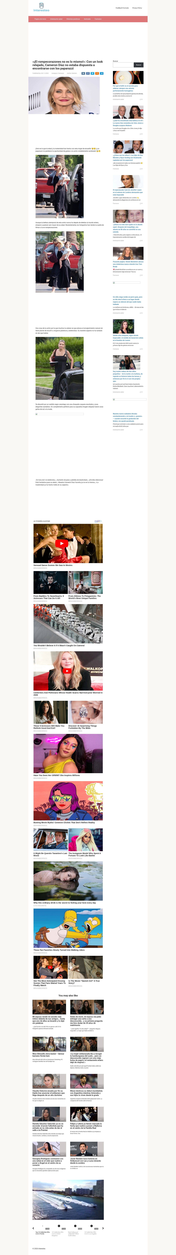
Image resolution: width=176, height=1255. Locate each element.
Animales (87, 19)
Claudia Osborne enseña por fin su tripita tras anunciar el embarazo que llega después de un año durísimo (48, 1093)
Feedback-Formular (122, 8)
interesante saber (56, 19)
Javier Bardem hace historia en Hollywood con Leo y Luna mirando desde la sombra (85, 1161)
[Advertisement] (88, 39)
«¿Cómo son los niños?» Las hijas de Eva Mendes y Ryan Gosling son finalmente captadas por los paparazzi (128, 157)
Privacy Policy (137, 8)
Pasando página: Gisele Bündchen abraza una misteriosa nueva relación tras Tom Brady (128, 264)
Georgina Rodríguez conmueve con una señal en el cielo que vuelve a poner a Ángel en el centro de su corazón (47, 1162)
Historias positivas (73, 19)
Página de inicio (40, 19)
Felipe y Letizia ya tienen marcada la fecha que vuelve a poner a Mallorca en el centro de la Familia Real (86, 1126)
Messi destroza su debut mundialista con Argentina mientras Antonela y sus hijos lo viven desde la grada (86, 1093)
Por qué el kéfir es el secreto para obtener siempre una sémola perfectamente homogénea (125, 88)
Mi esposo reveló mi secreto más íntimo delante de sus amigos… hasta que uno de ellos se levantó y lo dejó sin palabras (48, 1020)
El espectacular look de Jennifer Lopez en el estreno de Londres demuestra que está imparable (128, 192)
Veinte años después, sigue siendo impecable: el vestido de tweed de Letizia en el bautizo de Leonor (128, 337)
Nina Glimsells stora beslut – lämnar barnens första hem (48, 1055)
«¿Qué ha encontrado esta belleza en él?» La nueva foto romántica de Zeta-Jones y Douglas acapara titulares (128, 123)
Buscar (115, 61)
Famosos (98, 19)
